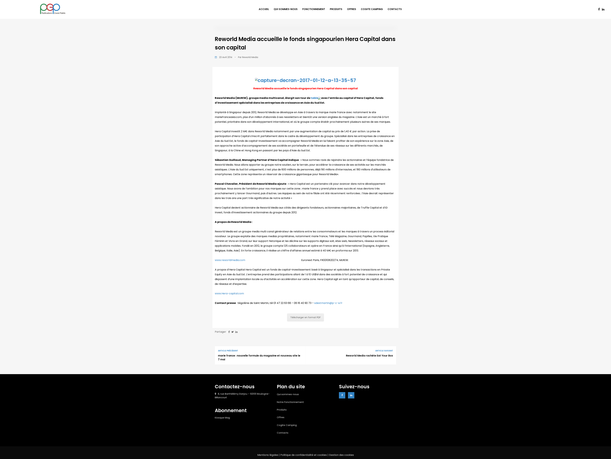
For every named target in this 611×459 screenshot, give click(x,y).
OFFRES (351, 9)
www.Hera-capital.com (229, 293)
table (314, 98)
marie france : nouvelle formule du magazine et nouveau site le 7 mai (259, 357)
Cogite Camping (287, 425)
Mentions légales (268, 455)
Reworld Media (250, 57)
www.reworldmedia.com (230, 260)
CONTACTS (395, 9)
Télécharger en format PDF (305, 317)
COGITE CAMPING (372, 9)
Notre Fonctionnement (290, 402)
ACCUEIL (264, 9)
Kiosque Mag (222, 417)
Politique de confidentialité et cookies (303, 455)
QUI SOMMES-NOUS (286, 9)
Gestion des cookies (341, 455)
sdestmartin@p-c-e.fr (328, 303)
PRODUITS (336, 9)
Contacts (282, 432)
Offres (280, 417)
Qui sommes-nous (288, 394)
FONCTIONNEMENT (313, 9)
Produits (282, 409)
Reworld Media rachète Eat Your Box (369, 355)
